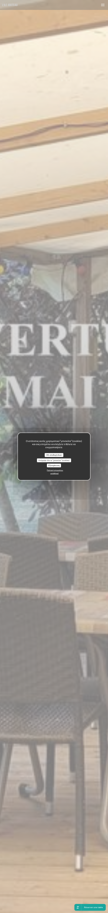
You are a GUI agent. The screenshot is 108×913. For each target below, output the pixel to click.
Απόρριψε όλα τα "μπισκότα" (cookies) (53, 460)
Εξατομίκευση (54, 465)
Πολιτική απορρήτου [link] (55, 470)
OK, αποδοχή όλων (54, 455)
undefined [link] (54, 473)
